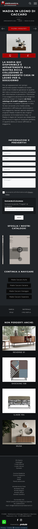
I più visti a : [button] (27, 312)
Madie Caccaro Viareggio (19, 291)
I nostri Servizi (19, 466)
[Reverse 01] (19, 338)
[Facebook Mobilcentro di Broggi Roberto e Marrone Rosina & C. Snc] (17, 520)
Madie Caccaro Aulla (19, 280)
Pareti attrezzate (19, 481)
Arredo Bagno (19, 490)
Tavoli (19, 477)
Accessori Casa (19, 488)
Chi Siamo (19, 460)
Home (18, 19)
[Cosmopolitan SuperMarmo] (3, 28)
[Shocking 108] (19, 369)
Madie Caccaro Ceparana (19, 297)
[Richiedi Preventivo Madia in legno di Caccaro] (28, 55)
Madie (20, 21)
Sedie (19, 479)
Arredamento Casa (10, 21)
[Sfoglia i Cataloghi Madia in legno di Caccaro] (10, 55)
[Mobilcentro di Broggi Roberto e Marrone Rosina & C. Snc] (10, 3)
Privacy (3, 527)
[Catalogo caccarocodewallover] (19, 249)
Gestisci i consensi (21, 527)
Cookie (9, 527)
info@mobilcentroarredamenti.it (20, 505)
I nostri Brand (19, 464)
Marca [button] (11, 309)
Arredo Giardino (19, 494)
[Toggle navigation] (35, 4)
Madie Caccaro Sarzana (19, 285)
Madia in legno (29, 21)
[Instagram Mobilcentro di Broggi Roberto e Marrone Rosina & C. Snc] (21, 520)
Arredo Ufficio (19, 492)
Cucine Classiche (19, 475)
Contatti (19, 468)
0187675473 (20, 503)
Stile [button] (11, 312)
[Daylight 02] (35, 28)
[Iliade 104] (19, 401)
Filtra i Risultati (19, 28)
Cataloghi (19, 462)
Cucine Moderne (19, 473)
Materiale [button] (26, 309)
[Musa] (19, 432)
